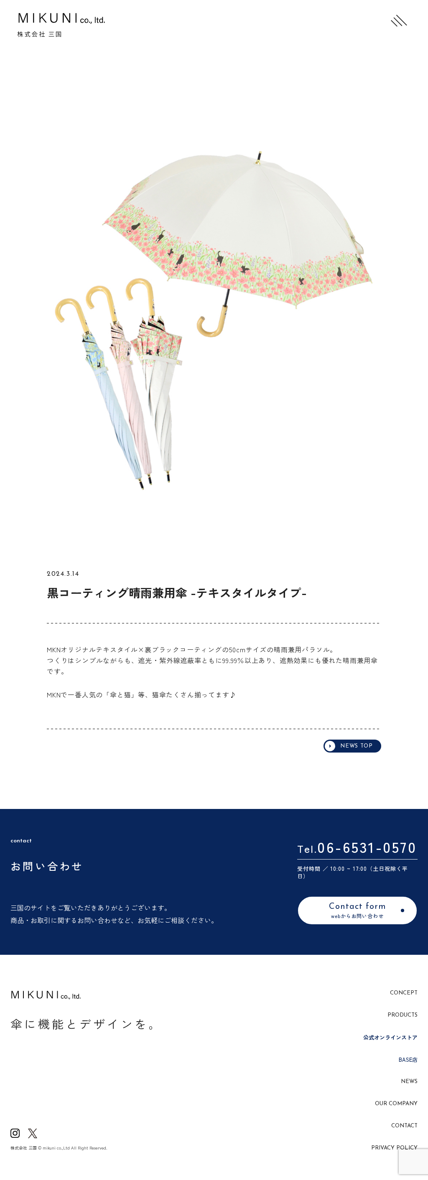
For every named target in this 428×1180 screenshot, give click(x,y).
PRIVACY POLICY (394, 1148)
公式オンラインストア (390, 1037)
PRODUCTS (402, 1015)
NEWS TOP (356, 746)
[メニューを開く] (399, 20)
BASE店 (408, 1059)
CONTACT (404, 1126)
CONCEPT (404, 993)
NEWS (409, 1081)
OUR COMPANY (396, 1103)
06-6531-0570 (367, 846)
